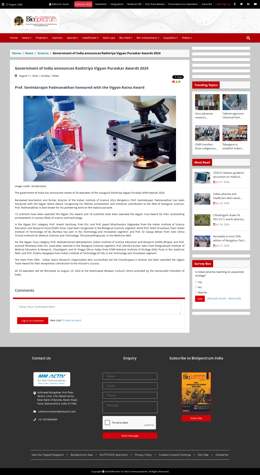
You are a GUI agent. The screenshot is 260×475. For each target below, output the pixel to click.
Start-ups (109, 37)
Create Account (72, 320)
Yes (199, 282)
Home (14, 37)
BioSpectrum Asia (82, 454)
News (25, 37)
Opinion (57, 37)
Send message (129, 435)
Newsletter (101, 4)
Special (71, 37)
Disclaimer (222, 454)
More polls (235, 298)
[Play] (180, 81)
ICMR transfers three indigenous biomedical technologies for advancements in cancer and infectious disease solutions (206, 146)
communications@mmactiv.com (56, 411)
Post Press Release (155, 4)
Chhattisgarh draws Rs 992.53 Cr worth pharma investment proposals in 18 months (229, 217)
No (199, 287)
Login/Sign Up (223, 4)
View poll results (216, 298)
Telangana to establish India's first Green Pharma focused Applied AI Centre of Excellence (235, 146)
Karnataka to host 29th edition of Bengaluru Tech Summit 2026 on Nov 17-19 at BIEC (230, 238)
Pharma (41, 37)
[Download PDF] (176, 81)
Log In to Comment (33, 320)
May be (202, 292)
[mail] (173, 81)
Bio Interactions (147, 37)
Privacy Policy (143, 454)
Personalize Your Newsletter (183, 4)
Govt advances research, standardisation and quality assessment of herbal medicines (207, 115)
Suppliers (169, 37)
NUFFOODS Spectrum (114, 454)
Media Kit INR (134, 4)
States (186, 37)
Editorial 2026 (83, 4)
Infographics (116, 4)
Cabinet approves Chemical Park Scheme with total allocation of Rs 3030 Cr (233, 115)
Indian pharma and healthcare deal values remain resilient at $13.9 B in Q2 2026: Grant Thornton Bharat (230, 196)
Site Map (203, 454)
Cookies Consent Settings (175, 454)
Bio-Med (124, 37)
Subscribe (207, 4)
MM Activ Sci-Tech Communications (129, 471)
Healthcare (89, 37)
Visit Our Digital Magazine (48, 454)
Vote (200, 298)
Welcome (60, 4)
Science (43, 53)
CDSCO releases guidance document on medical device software (228, 175)
